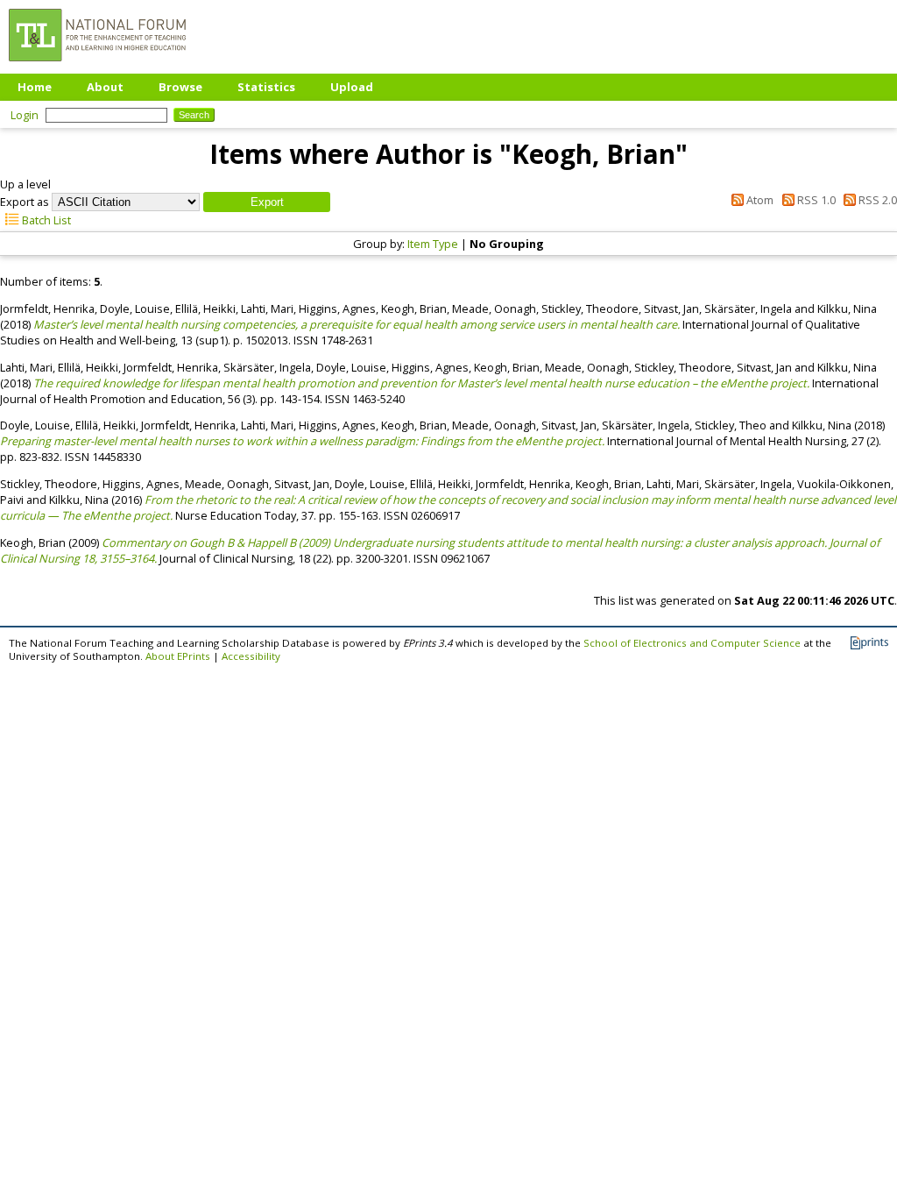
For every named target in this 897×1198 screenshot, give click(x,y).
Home (35, 87)
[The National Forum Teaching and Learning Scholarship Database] (97, 66)
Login (25, 115)
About (105, 87)
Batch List (45, 220)
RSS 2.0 (876, 200)
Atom (758, 200)
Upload (351, 87)
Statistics (266, 87)
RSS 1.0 (815, 200)
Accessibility (251, 656)
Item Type (432, 244)
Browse (180, 87)
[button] (266, 202)
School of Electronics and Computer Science (692, 642)
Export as (24, 201)
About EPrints (177, 656)
